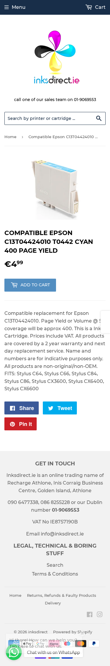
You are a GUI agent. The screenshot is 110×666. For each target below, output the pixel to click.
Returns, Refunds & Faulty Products (61, 595)
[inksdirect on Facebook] (90, 615)
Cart (100, 7)
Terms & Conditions (55, 574)
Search (55, 565)
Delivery (53, 603)
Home (10, 136)
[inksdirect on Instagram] (100, 615)
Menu (19, 7)
